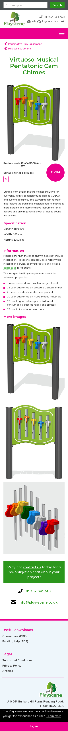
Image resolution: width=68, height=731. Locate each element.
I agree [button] (34, 726)
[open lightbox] (34, 121)
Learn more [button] (53, 716)
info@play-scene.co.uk (48, 21)
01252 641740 (54, 17)
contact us (32, 567)
